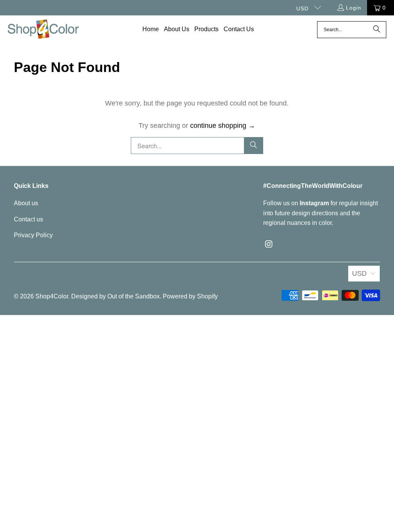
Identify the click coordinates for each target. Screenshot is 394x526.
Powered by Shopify (190, 296)
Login (353, 8)
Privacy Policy (33, 235)
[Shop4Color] (43, 29)
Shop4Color (51, 296)
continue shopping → (222, 125)
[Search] (376, 29)
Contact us (28, 219)
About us (26, 203)
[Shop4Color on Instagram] (269, 245)
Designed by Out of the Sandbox (115, 296)
